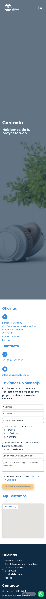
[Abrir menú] (41, 8)
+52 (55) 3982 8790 (12, 360)
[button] (41, 594)
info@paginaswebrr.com (15, 375)
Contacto (10, 346)
